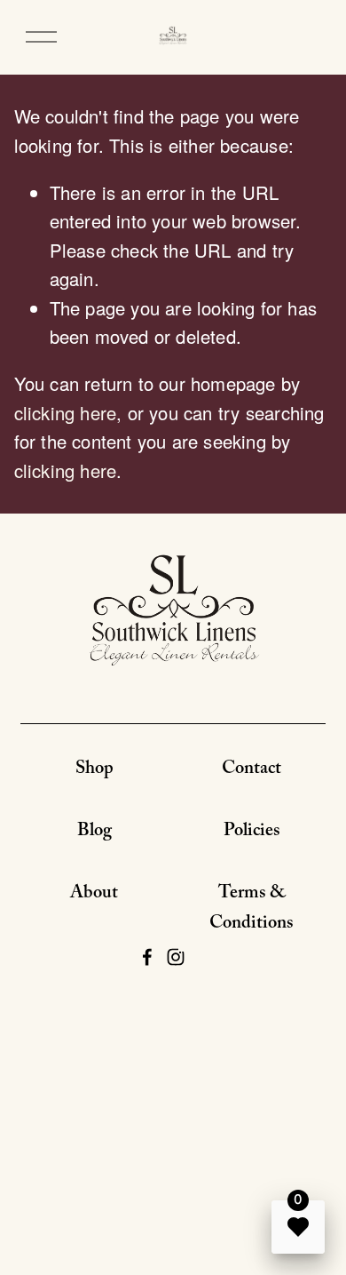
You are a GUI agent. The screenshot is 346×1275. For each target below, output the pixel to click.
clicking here (65, 413)
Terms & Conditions (251, 910)
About (94, 895)
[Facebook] (147, 957)
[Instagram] (176, 957)
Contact (251, 770)
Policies (252, 832)
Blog (94, 832)
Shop (94, 770)
